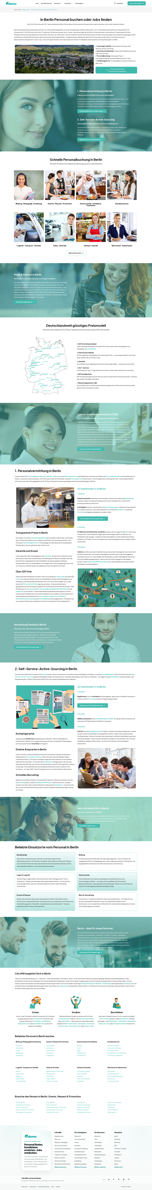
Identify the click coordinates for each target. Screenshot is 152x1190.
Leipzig (116, 1158)
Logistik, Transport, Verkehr (29, 245)
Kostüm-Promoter (83, 1107)
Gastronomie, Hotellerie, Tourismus (91, 204)
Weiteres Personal (80, 1167)
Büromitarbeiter (113, 1074)
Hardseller (50, 1076)
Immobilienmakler (83, 1071)
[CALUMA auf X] (119, 1179)
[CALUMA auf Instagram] (124, 1179)
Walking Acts (112, 1112)
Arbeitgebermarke (80, 1155)
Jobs (37, 3)
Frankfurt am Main (120, 1148)
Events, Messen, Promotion (60, 203)
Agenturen (54, 596)
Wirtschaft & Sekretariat (62, 1164)
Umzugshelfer (21, 1081)
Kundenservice (121, 203)
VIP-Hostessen (112, 1110)
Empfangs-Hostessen (23, 1112)
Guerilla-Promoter (52, 1112)
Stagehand (50, 1055)
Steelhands (111, 1105)
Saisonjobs (66, 1021)
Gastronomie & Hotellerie (63, 1148)
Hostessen (50, 1048)
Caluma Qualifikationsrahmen (98, 562)
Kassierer (80, 1076)
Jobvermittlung (104, 1019)
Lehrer (18, 1050)
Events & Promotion (61, 1145)
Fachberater (50, 1074)
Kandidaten (115, 677)
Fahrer (18, 1071)
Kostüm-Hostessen (84, 1105)
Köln (115, 1145)
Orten (18, 579)
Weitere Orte (118, 1167)
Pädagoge (19, 1053)
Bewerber (68, 3)
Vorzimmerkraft (113, 1081)
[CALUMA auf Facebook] (104, 1179)
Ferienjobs (37, 1021)
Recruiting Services (81, 1158)
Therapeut (19, 1055)
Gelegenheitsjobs (87, 983)
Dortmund (117, 1161)
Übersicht (78, 1136)
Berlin (116, 1136)
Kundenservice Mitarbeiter (116, 1053)
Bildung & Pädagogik (61, 1142)
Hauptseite (25, 9)
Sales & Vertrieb (60, 1158)
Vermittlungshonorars (31, 543)
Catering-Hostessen (23, 1105)
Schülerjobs (37, 1019)
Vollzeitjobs (127, 983)
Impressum (24, 1186)
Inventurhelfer (82, 1074)
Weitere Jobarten (100, 1167)
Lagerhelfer (20, 1074)
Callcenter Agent (113, 1045)
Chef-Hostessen (22, 1107)
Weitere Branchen (60, 1167)
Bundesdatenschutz (44, 1186)
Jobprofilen (60, 577)
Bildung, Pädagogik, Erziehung (29, 203)
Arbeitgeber (79, 3)
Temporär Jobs (103, 1024)
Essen (116, 1164)
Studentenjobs (99, 1148)
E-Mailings (78, 1161)
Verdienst (120, 510)
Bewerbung (129, 498)
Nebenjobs (97, 1151)
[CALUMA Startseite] (36, 1136)
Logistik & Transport (61, 1155)
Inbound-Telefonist (114, 1048)
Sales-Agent (50, 1079)
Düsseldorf (117, 1155)
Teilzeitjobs (98, 1145)
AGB (52, 1186)
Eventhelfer (50, 1045)
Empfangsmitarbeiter (115, 1076)
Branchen (57, 3)
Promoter (49, 1053)
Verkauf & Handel (60, 1161)
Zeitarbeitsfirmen (70, 476)
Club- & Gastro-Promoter (25, 1110)
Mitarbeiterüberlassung (60, 589)
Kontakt (58, 1186)
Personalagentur (33, 476)
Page (78, 1050)
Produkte (77, 1145)
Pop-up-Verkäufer (83, 1079)
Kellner (79, 1045)
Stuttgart (117, 1151)
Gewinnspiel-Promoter (54, 1110)
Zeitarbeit (62, 596)
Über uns (57, 1139)
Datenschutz (33, 1186)
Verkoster (111, 1107)
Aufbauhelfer (20, 1102)
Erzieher (19, 1045)
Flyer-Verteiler (51, 1105)
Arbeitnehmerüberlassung (25, 599)
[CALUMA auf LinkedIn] (109, 1179)
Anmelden (119, 3)
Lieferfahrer (20, 1079)
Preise (77, 1142)
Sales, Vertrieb (59, 245)
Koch (79, 1048)
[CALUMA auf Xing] (114, 1179)
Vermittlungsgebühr (38, 538)
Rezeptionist (81, 1053)
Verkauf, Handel (91, 245)
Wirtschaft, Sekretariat (122, 245)
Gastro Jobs (89, 1026)
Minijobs (98, 983)
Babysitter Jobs (24, 1024)
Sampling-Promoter (84, 1112)
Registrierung (59, 1136)
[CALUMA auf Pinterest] (128, 1179)
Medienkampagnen (81, 1164)
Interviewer (50, 1050)
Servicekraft (81, 1055)
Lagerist (18, 1076)
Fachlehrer (19, 1048)
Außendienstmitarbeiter (55, 1071)
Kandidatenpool (46, 3)
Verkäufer (80, 1081)
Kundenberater (112, 1050)
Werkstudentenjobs (86, 1019)
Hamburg (117, 1139)
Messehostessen (83, 1110)
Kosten (80, 512)
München (117, 1142)
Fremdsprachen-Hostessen (56, 1107)
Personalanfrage (80, 1139)
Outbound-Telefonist (115, 1055)
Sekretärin (111, 1079)
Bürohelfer (111, 1071)
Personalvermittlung (113, 476)
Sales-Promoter (52, 1081)
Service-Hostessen (114, 1102)
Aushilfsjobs (46, 1021)
